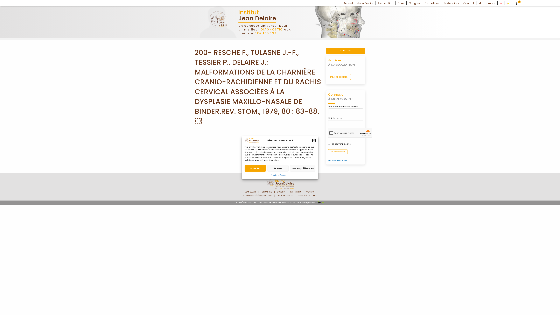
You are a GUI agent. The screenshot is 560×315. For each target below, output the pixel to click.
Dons (401, 3)
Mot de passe (335, 118)
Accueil (348, 3)
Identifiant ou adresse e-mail (343, 106)
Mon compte (487, 3)
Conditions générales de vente (257, 196)
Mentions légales (278, 175)
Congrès (414, 3)
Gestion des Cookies (307, 196)
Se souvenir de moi (341, 143)
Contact (468, 3)
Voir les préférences (303, 168)
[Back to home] (218, 22)
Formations (432, 3)
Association (385, 3)
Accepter (255, 168)
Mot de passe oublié (338, 160)
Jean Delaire (365, 3)
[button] (314, 140)
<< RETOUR (345, 50)
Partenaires (451, 3)
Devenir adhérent (339, 76)
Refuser (278, 168)
